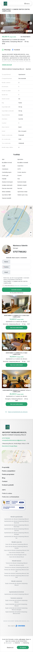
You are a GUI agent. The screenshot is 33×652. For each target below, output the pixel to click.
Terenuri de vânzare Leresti (16, 565)
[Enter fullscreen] (30, 207)
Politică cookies (7, 493)
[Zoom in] (30, 232)
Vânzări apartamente (16, 516)
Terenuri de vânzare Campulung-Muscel (16, 563)
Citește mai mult (7, 64)
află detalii (22, 639)
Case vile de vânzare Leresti (16, 552)
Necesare (9, 643)
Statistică (17, 643)
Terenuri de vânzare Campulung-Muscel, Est (17, 567)
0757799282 (19, 251)
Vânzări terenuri (16, 560)
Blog (3, 478)
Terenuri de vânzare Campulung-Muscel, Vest (16, 573)
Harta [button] (29, 31)
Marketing (26, 643)
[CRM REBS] (20, 626)
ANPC (4, 490)
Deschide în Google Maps (9, 446)
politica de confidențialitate (21, 285)
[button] (2, 23)
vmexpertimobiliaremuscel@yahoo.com (14, 440)
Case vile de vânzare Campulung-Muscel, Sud (16, 550)
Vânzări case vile (16, 542)
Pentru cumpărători (8, 471)
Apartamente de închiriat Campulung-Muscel (16, 594)
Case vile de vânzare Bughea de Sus (16, 554)
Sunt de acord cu (16, 285)
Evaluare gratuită (8, 485)
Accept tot (23, 647)
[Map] (16, 221)
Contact (4, 481)
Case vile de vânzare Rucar (16, 557)
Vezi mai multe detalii (16, 327)
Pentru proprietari (8, 474)
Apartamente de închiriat (16, 592)
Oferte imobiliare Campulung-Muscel (13, 69)
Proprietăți (5, 467)
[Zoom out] (30, 235)
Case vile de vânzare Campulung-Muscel (16, 544)
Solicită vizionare (16, 289)
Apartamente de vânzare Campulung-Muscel (16, 519)
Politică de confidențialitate (10, 497)
